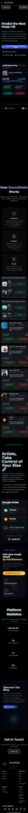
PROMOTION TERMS (14, 59)
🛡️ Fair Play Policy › (14, 54)
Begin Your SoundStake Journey (14, 64)
